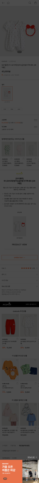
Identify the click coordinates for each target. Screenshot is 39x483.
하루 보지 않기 (31, 457)
